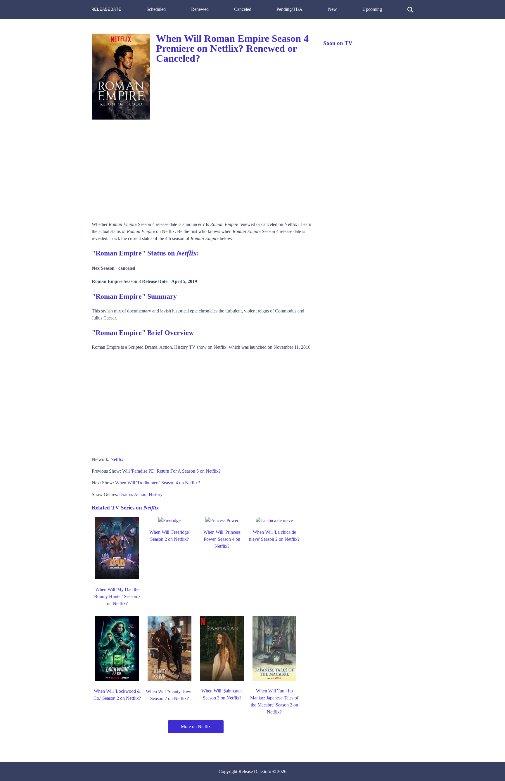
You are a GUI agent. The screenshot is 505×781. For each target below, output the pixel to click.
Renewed (200, 9)
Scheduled (156, 9)
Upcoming (372, 9)
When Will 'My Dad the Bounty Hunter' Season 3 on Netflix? (117, 596)
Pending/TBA (289, 9)
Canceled (242, 9)
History (155, 494)
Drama (125, 494)
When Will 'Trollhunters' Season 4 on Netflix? (157, 482)
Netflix (116, 459)
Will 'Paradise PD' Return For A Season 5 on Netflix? (171, 471)
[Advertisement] (202, 168)
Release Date (250, 771)
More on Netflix (196, 726)
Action (140, 494)
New (332, 9)
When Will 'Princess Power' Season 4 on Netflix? (222, 539)
